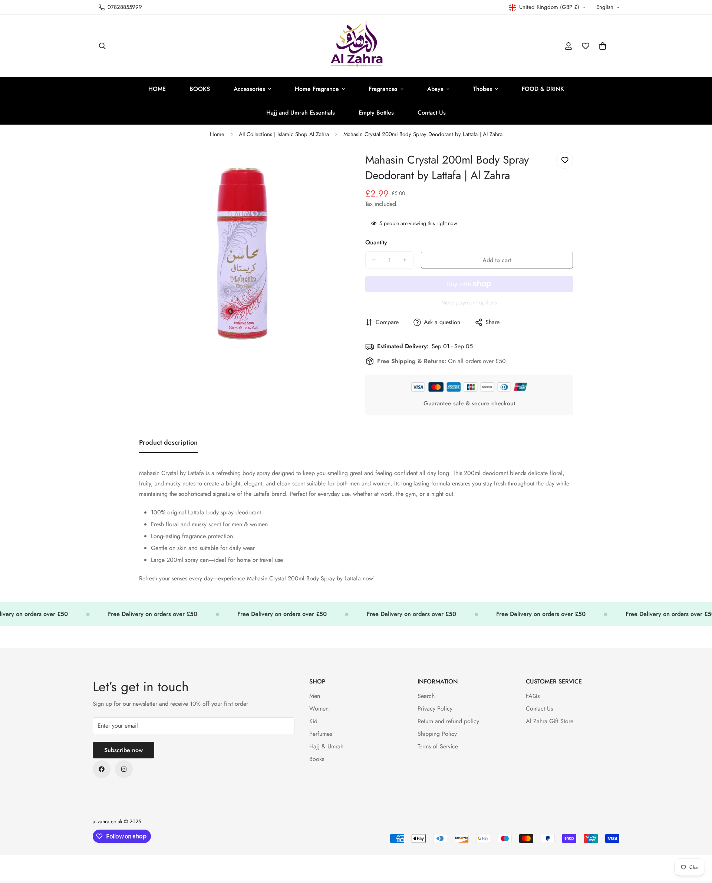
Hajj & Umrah (326, 746)
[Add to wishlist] (564, 160)
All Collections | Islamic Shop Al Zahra (284, 134)
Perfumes (320, 733)
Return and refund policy (448, 721)
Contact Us (432, 112)
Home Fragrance (317, 89)
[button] (602, 46)
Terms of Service (438, 746)
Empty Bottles (376, 112)
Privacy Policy (435, 708)
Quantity (376, 242)
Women (319, 708)
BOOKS (199, 89)
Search (426, 696)
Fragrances (383, 89)
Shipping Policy (437, 733)
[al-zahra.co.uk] (356, 46)
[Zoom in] (331, 166)
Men (314, 696)
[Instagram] (124, 769)
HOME (157, 89)
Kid (313, 721)
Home (217, 134)
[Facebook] (102, 769)
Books (316, 759)
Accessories (249, 89)
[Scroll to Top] (697, 842)
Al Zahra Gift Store (549, 721)
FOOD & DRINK (543, 89)
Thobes (482, 89)
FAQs (533, 696)
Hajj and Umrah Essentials (300, 112)
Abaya (435, 89)
